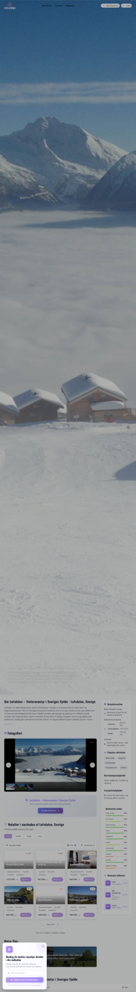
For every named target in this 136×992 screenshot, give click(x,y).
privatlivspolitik (36, 985)
